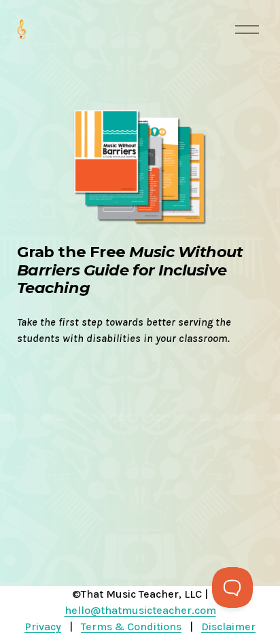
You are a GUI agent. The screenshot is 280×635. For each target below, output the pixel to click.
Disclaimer (228, 626)
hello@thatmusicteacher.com (140, 610)
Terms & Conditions (131, 626)
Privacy (42, 626)
